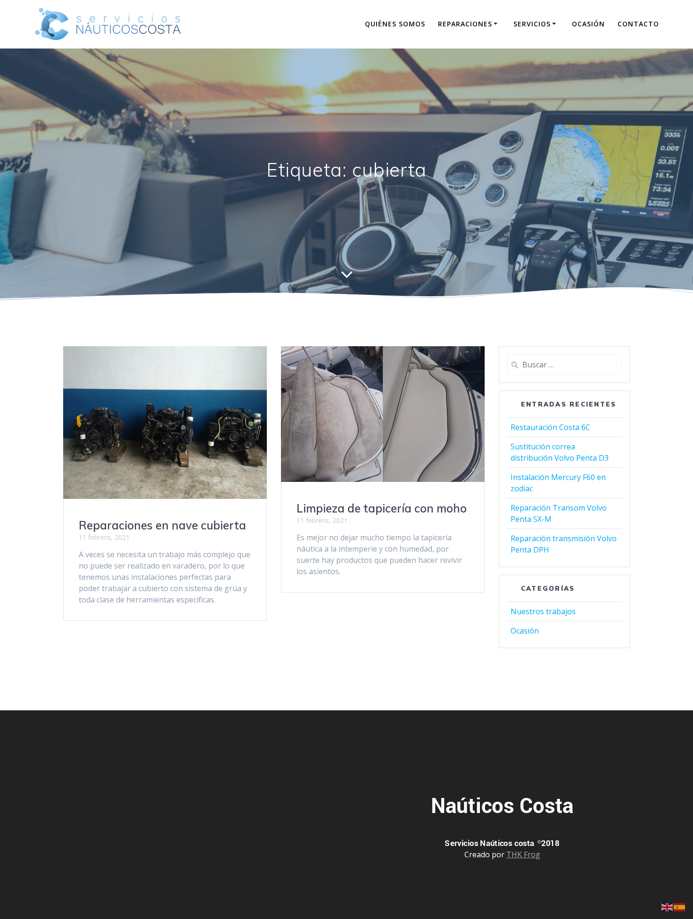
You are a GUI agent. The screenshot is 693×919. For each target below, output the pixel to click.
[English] (667, 906)
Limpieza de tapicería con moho (382, 508)
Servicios (532, 23)
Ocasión (588, 23)
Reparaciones (465, 23)
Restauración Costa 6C (550, 427)
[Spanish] (680, 906)
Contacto (638, 23)
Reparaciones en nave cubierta (162, 525)
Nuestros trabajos (543, 611)
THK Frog (523, 854)
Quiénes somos (395, 23)
